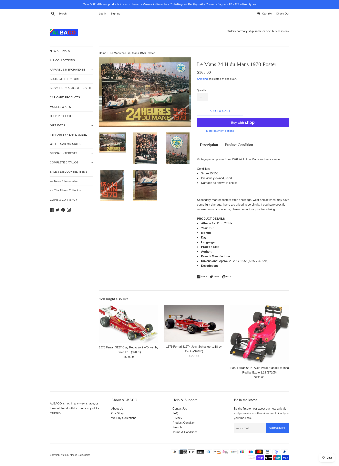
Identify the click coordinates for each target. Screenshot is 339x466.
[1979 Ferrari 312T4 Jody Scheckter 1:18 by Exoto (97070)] (194, 323)
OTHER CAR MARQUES (71, 143)
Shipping (202, 78)
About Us (117, 408)
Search (177, 427)
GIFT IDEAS (71, 125)
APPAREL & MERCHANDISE (71, 69)
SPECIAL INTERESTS (71, 153)
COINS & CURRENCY (71, 199)
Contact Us (179, 408)
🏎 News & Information (64, 181)
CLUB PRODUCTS (71, 116)
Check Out (282, 13)
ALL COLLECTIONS (62, 60)
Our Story (117, 413)
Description (209, 145)
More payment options (220, 130)
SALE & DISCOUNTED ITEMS (68, 171)
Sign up (115, 13)
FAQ (175, 413)
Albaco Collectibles (80, 455)
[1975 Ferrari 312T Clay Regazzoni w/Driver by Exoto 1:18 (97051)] (128, 324)
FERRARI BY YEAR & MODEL (71, 134)
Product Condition (239, 145)
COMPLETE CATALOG (71, 162)
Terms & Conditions (185, 432)
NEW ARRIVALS (71, 51)
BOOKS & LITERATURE (71, 79)
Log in (103, 13)
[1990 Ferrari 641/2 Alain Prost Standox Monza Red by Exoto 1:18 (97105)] (259, 334)
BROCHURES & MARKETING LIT (71, 88)
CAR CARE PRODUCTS (65, 97)
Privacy (177, 418)
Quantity (201, 90)
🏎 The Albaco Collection (65, 190)
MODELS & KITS (71, 106)
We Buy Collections (123, 418)
